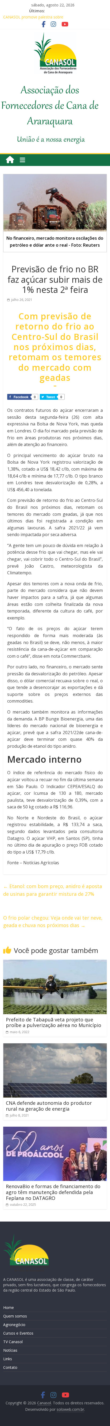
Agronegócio (14, 1324)
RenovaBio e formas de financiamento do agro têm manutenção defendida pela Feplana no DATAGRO (53, 1192)
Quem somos (15, 1316)
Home (8, 1307)
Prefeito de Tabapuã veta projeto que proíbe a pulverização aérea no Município (53, 1022)
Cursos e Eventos (18, 1333)
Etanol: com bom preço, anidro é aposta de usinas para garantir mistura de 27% (52, 890)
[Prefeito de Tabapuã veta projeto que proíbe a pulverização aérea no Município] (55, 963)
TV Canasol (13, 1341)
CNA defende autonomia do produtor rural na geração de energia (49, 1106)
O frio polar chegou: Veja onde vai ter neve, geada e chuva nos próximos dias (53, 921)
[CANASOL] (26, 1236)
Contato (10, 1367)
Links (7, 1358)
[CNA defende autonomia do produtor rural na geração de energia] (55, 1046)
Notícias (10, 1350)
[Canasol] (10, 160)
